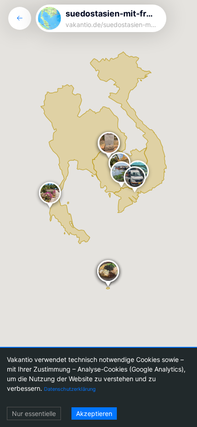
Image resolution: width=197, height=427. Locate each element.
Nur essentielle (34, 413)
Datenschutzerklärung (70, 389)
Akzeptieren (94, 413)
